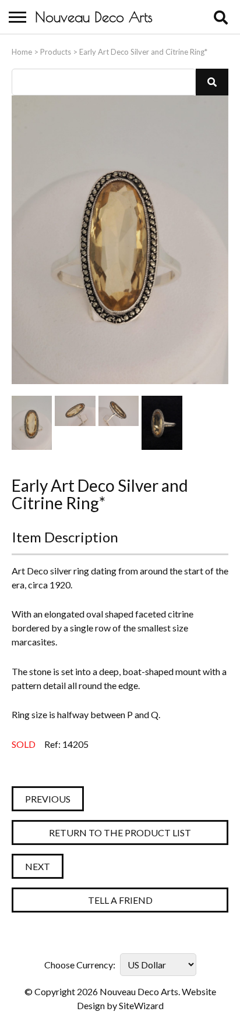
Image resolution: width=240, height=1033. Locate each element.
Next (37, 866)
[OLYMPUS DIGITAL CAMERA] (32, 423)
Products (55, 51)
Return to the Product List (120, 832)
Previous (47, 798)
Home (22, 51)
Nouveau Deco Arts (94, 17)
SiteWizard (141, 1005)
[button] (212, 82)
